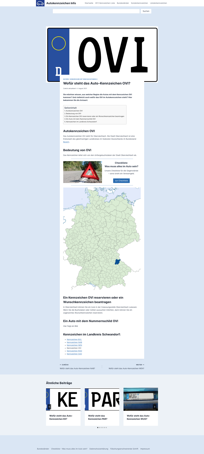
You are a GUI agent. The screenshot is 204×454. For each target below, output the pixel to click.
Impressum (145, 449)
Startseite (89, 3)
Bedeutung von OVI (73, 114)
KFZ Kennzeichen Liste (105, 3)
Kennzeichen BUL (74, 339)
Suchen (146, 11)
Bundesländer (123, 3)
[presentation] (63, 399)
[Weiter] (154, 406)
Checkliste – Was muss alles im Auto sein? (69, 449)
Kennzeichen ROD (74, 351)
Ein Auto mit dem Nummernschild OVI (81, 119)
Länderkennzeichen (158, 3)
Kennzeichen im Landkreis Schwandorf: (81, 122)
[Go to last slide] (49, 406)
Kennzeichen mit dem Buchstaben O (83, 79)
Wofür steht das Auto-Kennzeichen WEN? (126, 367)
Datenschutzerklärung (98, 449)
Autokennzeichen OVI (74, 111)
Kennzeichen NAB (74, 342)
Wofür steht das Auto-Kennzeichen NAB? (77, 367)
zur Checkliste (121, 180)
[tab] (97, 427)
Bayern (66, 79)
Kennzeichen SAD (74, 354)
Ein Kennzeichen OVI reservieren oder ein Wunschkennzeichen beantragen (95, 116)
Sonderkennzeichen (139, 3)
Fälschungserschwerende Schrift (124, 449)
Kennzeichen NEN (74, 345)
